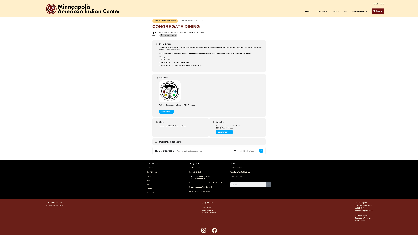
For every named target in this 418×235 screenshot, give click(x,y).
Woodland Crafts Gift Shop (240, 172)
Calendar (163, 142)
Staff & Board (152, 172)
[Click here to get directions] (261, 151)
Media (149, 184)
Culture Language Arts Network (200, 187)
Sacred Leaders (199, 179)
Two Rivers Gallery (237, 176)
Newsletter (151, 193)
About (307, 11)
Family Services (194, 168)
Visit (345, 11)
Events (334, 11)
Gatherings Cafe (358, 11)
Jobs (149, 180)
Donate (150, 189)
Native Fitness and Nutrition (199, 191)
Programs (321, 11)
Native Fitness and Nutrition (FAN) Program (177, 105)
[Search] (268, 184)
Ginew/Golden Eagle (201, 176)
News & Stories (378, 4)
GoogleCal (175, 142)
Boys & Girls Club (195, 172)
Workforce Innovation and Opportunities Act (205, 183)
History (150, 168)
